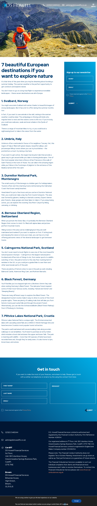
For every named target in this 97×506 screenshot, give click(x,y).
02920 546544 (53, 5)
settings (65, 504)
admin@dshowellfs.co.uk (76, 5)
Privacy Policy (26, 410)
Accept (76, 501)
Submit (71, 103)
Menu (93, 7)
